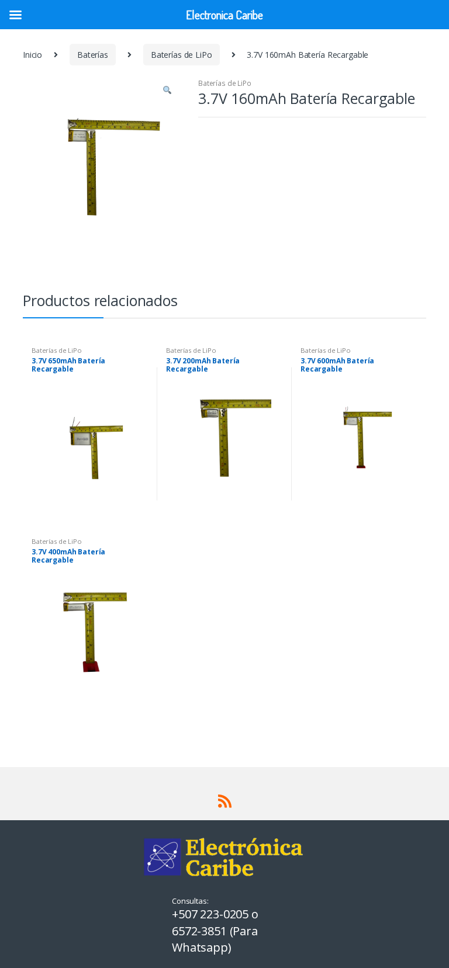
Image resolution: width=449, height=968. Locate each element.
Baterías (92, 54)
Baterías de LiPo (181, 54)
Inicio (32, 54)
